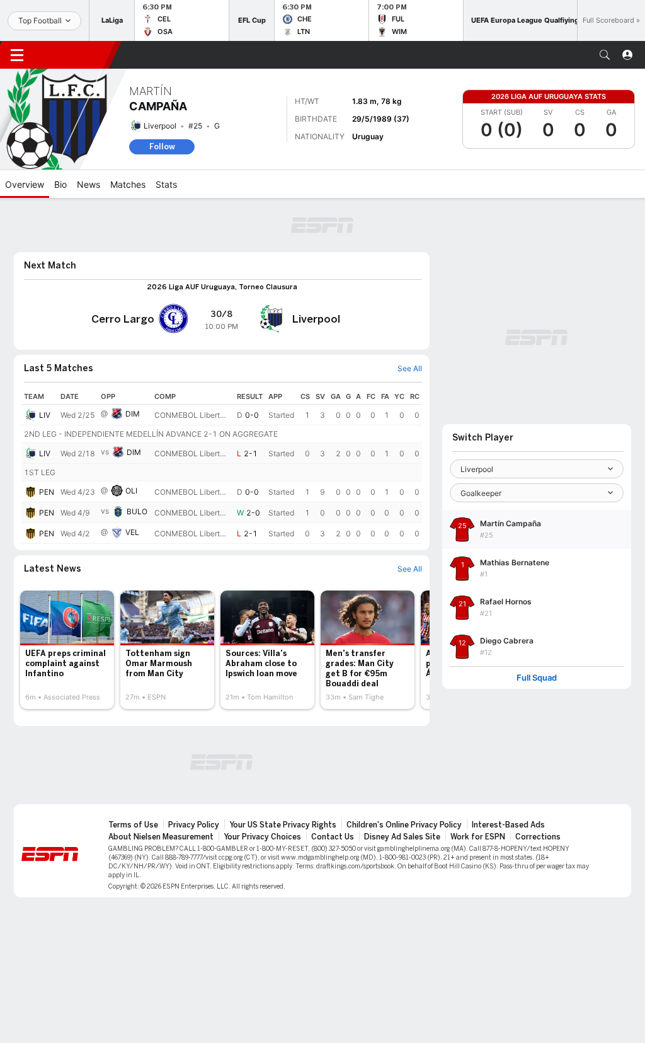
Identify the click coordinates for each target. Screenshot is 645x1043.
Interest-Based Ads (508, 825)
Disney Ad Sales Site (402, 837)
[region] (221, 466)
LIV (44, 415)
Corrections (538, 837)
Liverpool (160, 125)
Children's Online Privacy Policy (404, 825)
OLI (131, 490)
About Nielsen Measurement (161, 837)
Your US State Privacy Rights (282, 825)
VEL (132, 532)
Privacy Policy (193, 825)
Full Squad (537, 678)
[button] (605, 55)
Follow (162, 146)
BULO (137, 511)
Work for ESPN (477, 837)
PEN (46, 492)
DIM (132, 413)
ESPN (74, 55)
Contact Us (332, 837)
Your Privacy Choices (262, 837)
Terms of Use (133, 825)
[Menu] (17, 55)
